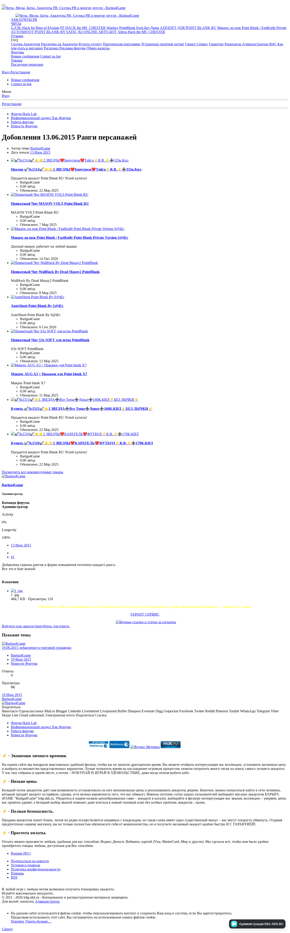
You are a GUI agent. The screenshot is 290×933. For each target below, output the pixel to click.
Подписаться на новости (30, 861)
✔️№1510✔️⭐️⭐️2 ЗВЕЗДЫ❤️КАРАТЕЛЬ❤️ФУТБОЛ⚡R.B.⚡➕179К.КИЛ (82, 443)
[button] (14, 40)
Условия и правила (25, 865)
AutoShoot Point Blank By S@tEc (37, 306)
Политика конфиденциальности (35, 869)
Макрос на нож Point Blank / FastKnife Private (251, 28)
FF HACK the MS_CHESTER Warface (89, 28)
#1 (12, 557)
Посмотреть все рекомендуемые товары (32, 472)
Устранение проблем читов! (162, 44)
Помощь (17, 873)
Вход (6, 96)
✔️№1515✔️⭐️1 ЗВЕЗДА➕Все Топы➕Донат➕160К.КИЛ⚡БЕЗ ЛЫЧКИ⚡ (81, 409)
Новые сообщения (25, 56)
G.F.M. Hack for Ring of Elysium (35, 28)
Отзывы (17, 36)
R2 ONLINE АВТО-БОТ (97, 32)
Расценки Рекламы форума (64, 48)
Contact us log (50, 56)
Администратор (47, 901)
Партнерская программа (121, 44)
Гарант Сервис (196, 44)
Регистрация (11, 104)
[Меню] (3, 5)
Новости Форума (24, 663)
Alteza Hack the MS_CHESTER (141, 32)
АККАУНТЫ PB (24, 20)
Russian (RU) (21, 853)
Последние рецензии (27, 64)
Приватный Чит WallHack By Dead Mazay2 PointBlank (55, 272)
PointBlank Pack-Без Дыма (139, 28)
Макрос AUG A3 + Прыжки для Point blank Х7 (49, 374)
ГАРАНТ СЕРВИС (145, 614)
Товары (16, 60)
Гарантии (216, 44)
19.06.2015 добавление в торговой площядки (36, 648)
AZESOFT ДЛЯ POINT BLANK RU (188, 28)
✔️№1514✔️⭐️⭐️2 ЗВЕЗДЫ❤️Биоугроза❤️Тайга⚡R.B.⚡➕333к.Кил (76, 169)
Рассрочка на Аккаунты (59, 44)
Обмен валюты (98, 48)
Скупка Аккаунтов (25, 44)
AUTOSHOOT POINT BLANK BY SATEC (44, 32)
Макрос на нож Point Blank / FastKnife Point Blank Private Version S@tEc (69, 237)
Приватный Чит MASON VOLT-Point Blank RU (50, 203)
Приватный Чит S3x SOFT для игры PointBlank (50, 340)
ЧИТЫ (16, 24)
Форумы (17, 52)
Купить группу (90, 44)
